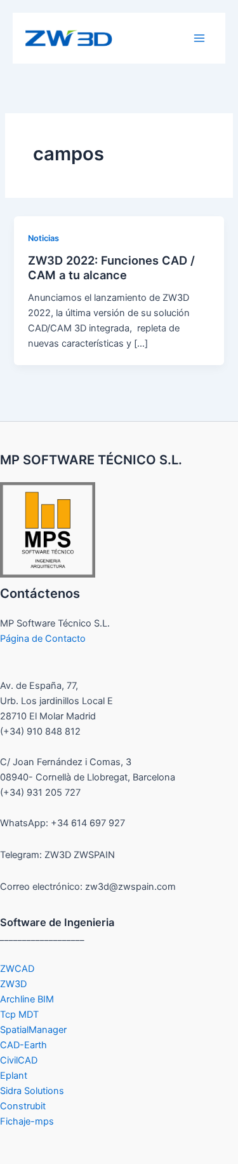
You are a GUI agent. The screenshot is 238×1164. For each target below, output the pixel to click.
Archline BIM (27, 999)
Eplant (13, 1075)
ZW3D (13, 984)
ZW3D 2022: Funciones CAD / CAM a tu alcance (111, 267)
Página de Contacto (43, 638)
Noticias (43, 238)
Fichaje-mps (27, 1121)
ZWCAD (17, 968)
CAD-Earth (23, 1045)
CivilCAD (18, 1060)
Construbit (23, 1106)
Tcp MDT (19, 1014)
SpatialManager (33, 1030)
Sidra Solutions (32, 1091)
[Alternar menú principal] (199, 38)
